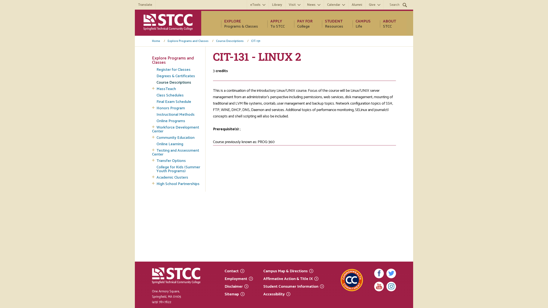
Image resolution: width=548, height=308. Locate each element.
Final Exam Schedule (173, 102)
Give (372, 5)
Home (156, 41)
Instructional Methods (175, 114)
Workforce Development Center (175, 129)
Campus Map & (285, 271)
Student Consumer (290, 286)
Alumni (357, 5)
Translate (145, 5)
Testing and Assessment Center (175, 152)
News (311, 5)
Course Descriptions (230, 41)
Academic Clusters (172, 177)
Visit (292, 5)
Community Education (175, 138)
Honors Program (170, 108)
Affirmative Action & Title (288, 278)
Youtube (379, 286)
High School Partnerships (178, 184)
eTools (255, 5)
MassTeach (166, 89)
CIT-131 (255, 41)
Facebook (379, 273)
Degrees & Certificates (175, 76)
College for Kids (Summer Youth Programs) (178, 169)
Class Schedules (170, 95)
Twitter (391, 273)
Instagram (391, 286)
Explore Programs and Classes (188, 41)
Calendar (333, 5)
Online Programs (170, 121)
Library (277, 5)
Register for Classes (173, 70)
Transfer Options (171, 161)
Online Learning (169, 144)
